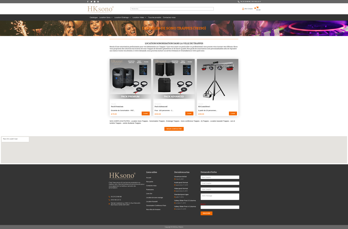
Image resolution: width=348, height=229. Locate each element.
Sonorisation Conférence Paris (156, 205)
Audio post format (181, 182)
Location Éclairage (121, 17)
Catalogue (94, 17)
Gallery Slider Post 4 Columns (185, 206)
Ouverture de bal (180, 176)
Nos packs (158, 104)
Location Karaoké (152, 201)
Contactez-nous (169, 17)
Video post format (181, 188)
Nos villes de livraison (153, 209)
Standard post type (181, 194)
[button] (112, 17)
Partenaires (150, 189)
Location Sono (104, 17)
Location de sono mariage (154, 197)
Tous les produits (154, 17)
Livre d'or (149, 193)
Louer (145, 113)
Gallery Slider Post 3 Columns (185, 200)
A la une (113, 104)
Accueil (148, 177)
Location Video (138, 17)
